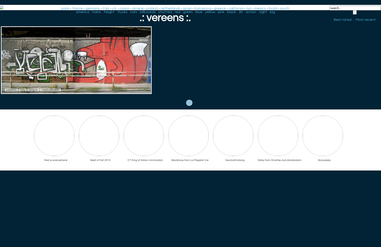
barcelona (202, 8)
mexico (260, 8)
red (177, 12)
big (272, 12)
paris (65, 8)
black (231, 12)
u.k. (114, 8)
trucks (122, 12)
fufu (22, 89)
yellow (210, 12)
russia (124, 8)
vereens (11, 89)
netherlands (170, 8)
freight (109, 12)
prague (33, 89)
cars (133, 12)
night (263, 12)
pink (221, 12)
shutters (165, 12)
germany (93, 8)
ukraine (138, 8)
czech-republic (50, 89)
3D (241, 12)
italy (106, 8)
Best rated (342, 19)
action (251, 12)
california (235, 8)
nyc (249, 8)
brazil (273, 8)
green (188, 12)
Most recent (366, 19)
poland (152, 8)
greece (220, 8)
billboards (148, 12)
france (77, 8)
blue (198, 12)
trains (96, 12)
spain (187, 8)
